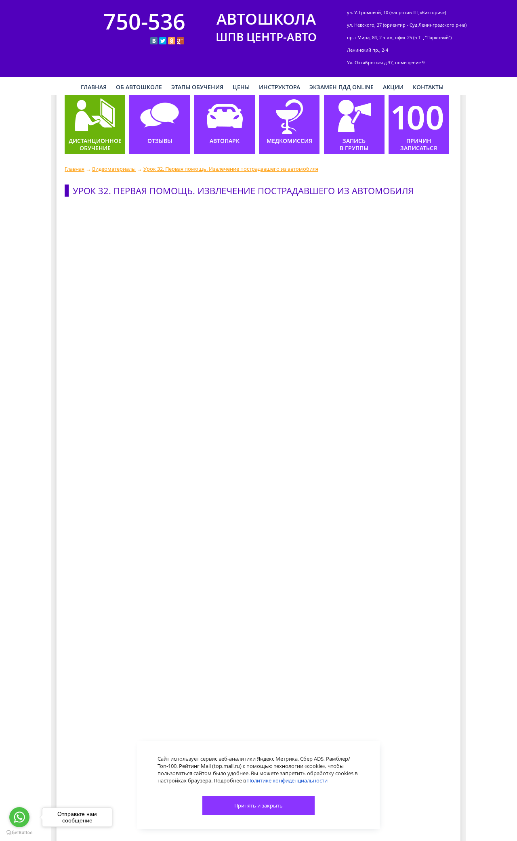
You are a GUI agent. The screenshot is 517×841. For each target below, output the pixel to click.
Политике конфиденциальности (287, 780)
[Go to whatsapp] (19, 817)
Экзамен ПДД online (341, 87)
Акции (393, 87)
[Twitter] (162, 40)
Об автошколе (139, 87)
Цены (241, 87)
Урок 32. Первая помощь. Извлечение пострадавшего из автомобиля (230, 168)
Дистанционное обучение (95, 144)
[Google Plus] (180, 40)
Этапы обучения (197, 87)
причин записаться (418, 144)
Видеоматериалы (114, 168)
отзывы (159, 141)
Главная (74, 168)
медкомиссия (289, 141)
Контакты (428, 87)
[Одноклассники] (171, 40)
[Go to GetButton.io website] (19, 832)
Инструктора (279, 87)
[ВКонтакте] (154, 40)
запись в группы (354, 144)
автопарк (225, 141)
